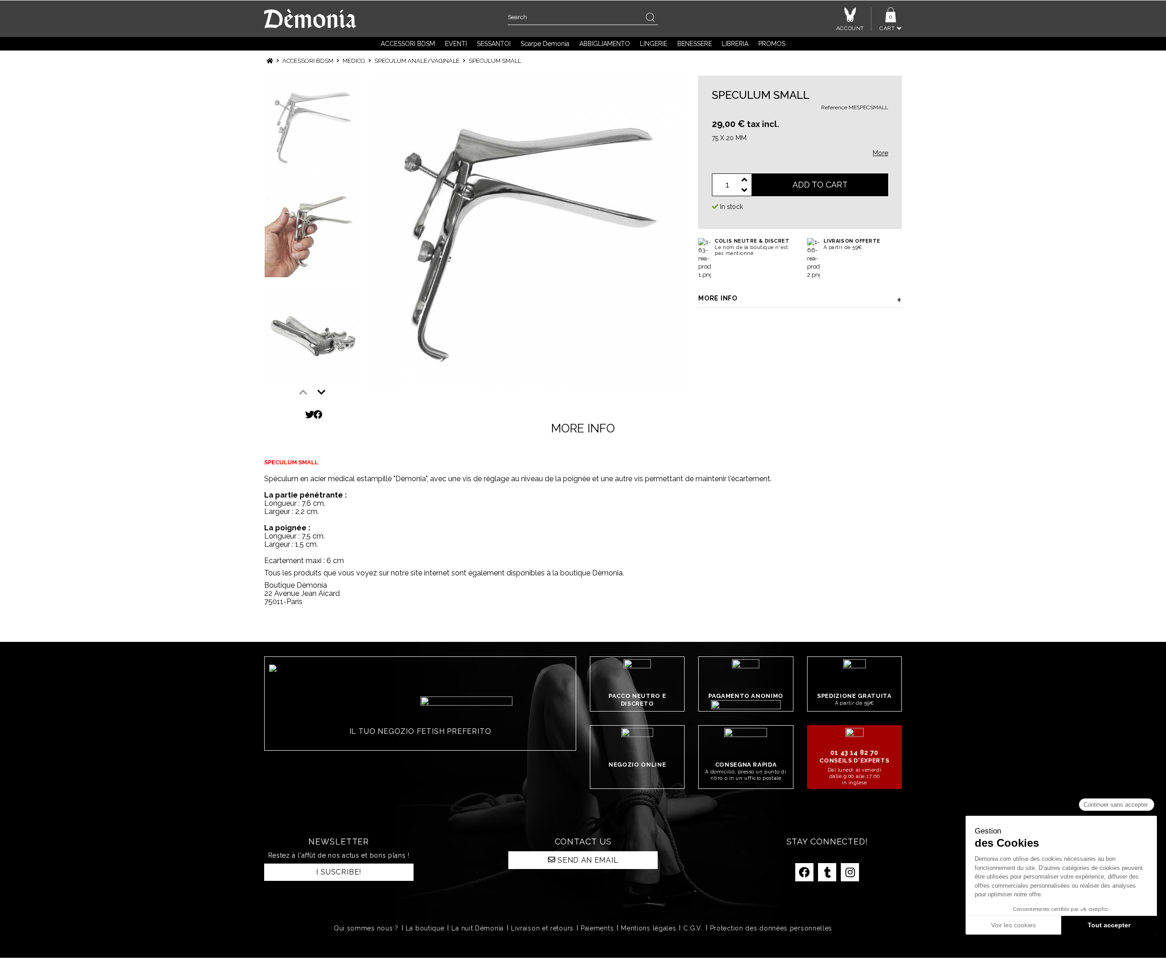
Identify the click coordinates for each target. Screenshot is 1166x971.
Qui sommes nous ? (366, 928)
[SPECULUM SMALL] (529, 231)
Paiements (597, 928)
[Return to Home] (270, 60)
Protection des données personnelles (771, 928)
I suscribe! (338, 872)
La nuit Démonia (477, 928)
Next (321, 392)
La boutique (425, 928)
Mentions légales (648, 928)
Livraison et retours (542, 928)
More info (717, 298)
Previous (303, 392)
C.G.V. (692, 928)
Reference (834, 107)
